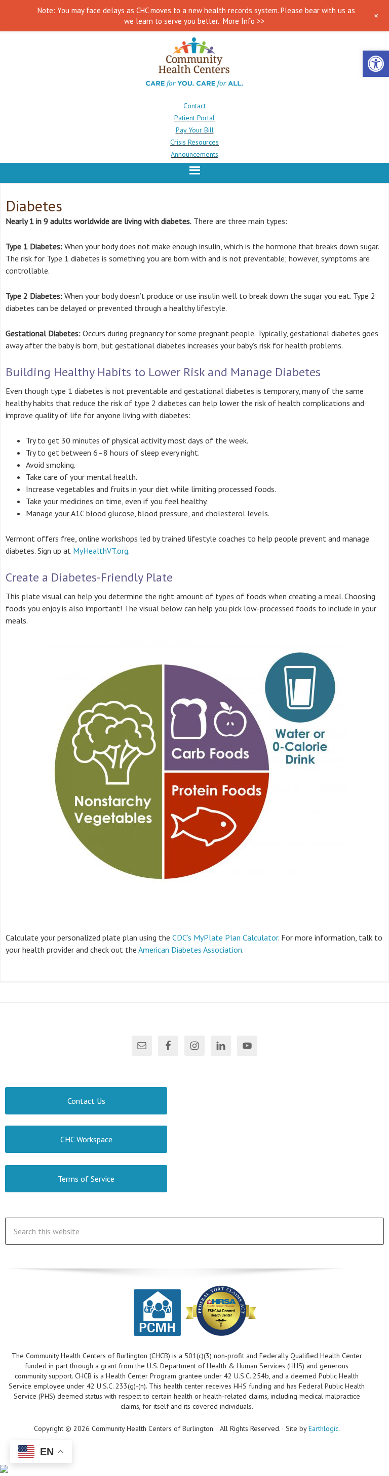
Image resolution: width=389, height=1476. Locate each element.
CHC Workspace (86, 1139)
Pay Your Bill (195, 130)
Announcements (194, 154)
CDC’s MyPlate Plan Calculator (225, 937)
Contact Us (86, 1101)
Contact (194, 105)
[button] (376, 64)
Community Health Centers (194, 64)
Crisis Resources (194, 142)
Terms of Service (86, 1179)
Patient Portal (194, 117)
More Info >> (244, 21)
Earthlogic (323, 1428)
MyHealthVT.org (100, 551)
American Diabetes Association (190, 950)
